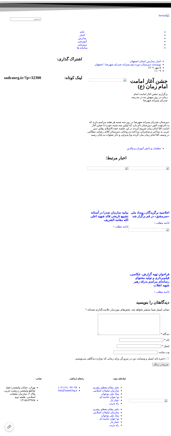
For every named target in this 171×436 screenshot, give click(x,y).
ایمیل (165, 346)
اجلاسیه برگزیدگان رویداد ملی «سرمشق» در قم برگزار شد (150, 214)
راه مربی (114, 403)
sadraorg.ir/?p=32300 (22, 78)
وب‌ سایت (163, 352)
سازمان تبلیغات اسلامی (106, 390)
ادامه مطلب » (161, 222)
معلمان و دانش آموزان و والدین (144, 148)
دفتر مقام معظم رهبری (106, 387)
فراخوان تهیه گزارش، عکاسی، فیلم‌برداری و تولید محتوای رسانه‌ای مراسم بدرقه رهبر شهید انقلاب (149, 279)
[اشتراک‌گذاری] (9, 427)
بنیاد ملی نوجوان (110, 393)
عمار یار (114, 400)
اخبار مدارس (154, 61)
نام (166, 339)
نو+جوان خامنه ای (109, 397)
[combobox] (25, 19)
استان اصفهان (137, 61)
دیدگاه (165, 334)
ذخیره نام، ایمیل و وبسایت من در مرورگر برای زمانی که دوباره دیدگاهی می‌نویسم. (120, 358)
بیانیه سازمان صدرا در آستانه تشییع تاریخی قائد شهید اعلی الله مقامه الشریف (109, 216)
